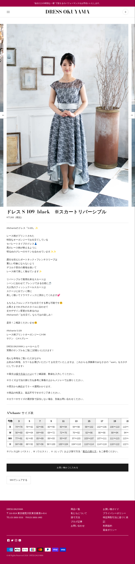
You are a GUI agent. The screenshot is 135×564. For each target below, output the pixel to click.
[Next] (131, 115)
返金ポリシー (110, 529)
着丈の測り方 (89, 451)
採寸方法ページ (24, 373)
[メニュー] (8, 11)
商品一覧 (75, 509)
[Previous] (3, 115)
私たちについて (79, 513)
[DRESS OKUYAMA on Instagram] (16, 540)
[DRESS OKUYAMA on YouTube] (20, 540)
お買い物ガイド (111, 509)
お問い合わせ (78, 525)
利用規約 (107, 525)
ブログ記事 (76, 521)
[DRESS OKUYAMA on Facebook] (8, 540)
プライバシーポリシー (114, 513)
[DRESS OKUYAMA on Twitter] (12, 540)
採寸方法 (75, 517)
